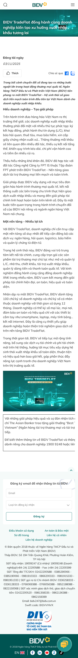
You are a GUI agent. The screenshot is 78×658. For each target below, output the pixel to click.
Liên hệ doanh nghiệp (39, 539)
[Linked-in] (39, 652)
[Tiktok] (61, 652)
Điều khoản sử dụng (21, 530)
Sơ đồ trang (21, 535)
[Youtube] (47, 652)
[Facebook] (32, 652)
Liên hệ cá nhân (56, 535)
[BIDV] (39, 640)
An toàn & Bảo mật (57, 530)
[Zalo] (54, 652)
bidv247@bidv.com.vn (43, 600)
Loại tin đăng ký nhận (21, 505)
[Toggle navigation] (72, 4)
